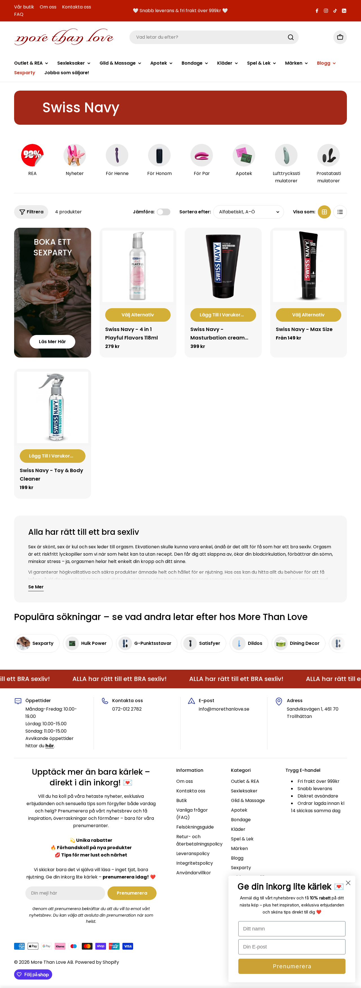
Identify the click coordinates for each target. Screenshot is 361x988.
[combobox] (214, 37)
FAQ (18, 14)
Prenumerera (292, 966)
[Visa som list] (340, 212)
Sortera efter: (195, 212)
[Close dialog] (348, 883)
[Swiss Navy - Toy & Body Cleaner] (52, 407)
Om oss (48, 7)
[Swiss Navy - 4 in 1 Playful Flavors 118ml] (138, 266)
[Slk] (290, 37)
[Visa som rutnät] (324, 212)
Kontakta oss (76, 7)
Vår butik (24, 7)
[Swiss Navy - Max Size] (308, 266)
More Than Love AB (52, 962)
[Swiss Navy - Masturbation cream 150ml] (223, 266)
